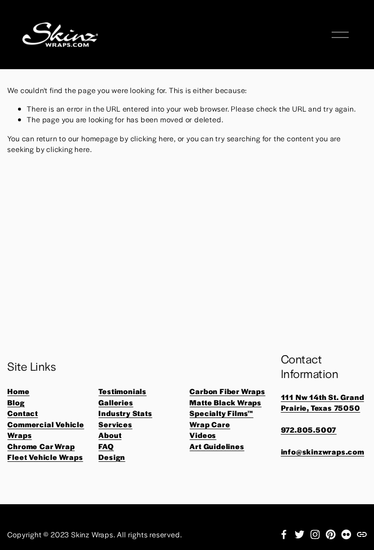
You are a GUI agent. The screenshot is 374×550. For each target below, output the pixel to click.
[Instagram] (315, 534)
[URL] (362, 534)
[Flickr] (346, 534)
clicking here (152, 138)
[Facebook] (284, 534)
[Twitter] (299, 534)
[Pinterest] (331, 534)
